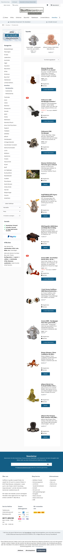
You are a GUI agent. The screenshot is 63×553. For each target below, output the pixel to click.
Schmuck (14, 2)
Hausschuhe (7, 161)
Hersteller (6, 207)
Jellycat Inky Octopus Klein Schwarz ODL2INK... (49, 416)
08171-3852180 (8, 518)
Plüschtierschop (5, 2)
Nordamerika (9, 88)
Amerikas (7, 85)
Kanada (6, 111)
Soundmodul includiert (10, 145)
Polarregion (7, 52)
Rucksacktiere (8, 173)
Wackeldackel (8, 175)
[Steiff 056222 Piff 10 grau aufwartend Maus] (33, 206)
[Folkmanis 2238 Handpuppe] (33, 143)
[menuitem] (55, 5)
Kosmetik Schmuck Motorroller (28, 2)
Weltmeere (7, 119)
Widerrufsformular (38, 498)
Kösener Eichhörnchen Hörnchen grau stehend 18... (49, 164)
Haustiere (7, 66)
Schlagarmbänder (9, 142)
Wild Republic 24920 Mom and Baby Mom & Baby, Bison (49, 227)
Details (45, 184)
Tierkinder (7, 97)
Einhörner (7, 74)
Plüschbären (7, 181)
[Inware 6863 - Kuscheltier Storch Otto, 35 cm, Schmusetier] (33, 269)
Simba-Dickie (7, 187)
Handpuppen (7, 139)
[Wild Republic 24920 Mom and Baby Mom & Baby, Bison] (33, 237)
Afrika (5, 71)
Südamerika (8, 91)
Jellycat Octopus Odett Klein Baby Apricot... (51, 48)
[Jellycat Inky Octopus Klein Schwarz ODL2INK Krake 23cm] (33, 427)
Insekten (6, 178)
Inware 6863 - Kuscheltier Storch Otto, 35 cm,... (49, 258)
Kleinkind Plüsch (8, 122)
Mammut (6, 105)
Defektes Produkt (37, 480)
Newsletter (53, 480)
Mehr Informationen (37, 546)
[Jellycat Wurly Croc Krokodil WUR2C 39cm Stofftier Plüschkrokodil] (33, 395)
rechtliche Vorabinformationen (38, 485)
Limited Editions (8, 82)
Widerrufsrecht (37, 496)
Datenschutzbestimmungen (24, 467)
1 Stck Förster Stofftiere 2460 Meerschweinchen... (49, 290)
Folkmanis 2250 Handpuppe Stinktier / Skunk (48, 100)
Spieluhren (7, 156)
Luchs (5, 150)
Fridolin (6, 159)
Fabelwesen (7, 80)
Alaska (6, 117)
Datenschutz (53, 484)
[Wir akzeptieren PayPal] (11, 236)
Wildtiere (6, 153)
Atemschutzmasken (9, 147)
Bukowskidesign (8, 49)
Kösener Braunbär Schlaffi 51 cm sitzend (48, 69)
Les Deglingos (8, 170)
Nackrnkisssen (8, 184)
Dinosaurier (7, 108)
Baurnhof (6, 77)
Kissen (6, 164)
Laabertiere (7, 57)
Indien (6, 103)
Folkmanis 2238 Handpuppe (46, 132)
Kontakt (35, 488)
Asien (5, 100)
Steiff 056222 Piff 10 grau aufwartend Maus (49, 195)
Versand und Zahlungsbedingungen (39, 491)
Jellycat (6, 136)
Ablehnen (20, 550)
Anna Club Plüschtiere (10, 125)
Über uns (52, 482)
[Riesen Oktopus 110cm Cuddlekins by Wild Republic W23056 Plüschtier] (33, 364)
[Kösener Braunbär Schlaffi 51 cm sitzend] (33, 79)
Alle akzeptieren (30, 550)
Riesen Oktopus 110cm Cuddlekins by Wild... (48, 353)
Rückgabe (35, 494)
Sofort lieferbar (9, 203)
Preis (4, 211)
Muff (5, 167)
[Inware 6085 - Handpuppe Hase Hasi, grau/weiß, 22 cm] (33, 40)
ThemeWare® (53, 534)
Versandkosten (28, 532)
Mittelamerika (9, 93)
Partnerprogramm (38, 482)
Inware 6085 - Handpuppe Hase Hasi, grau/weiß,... (33, 48)
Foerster (6, 189)
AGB (34, 499)
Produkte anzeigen (9, 215)
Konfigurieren (41, 550)
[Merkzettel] (47, 5)
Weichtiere (7, 68)
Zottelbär (6, 133)
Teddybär (6, 131)
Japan (5, 114)
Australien (7, 60)
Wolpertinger (7, 192)
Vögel (5, 63)
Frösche (6, 195)
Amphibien (7, 198)
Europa (6, 54)
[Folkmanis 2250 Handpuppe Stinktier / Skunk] (33, 111)
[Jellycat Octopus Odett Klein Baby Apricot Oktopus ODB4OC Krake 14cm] (51, 40)
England (6, 128)
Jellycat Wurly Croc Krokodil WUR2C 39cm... (49, 385)
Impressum (53, 486)
